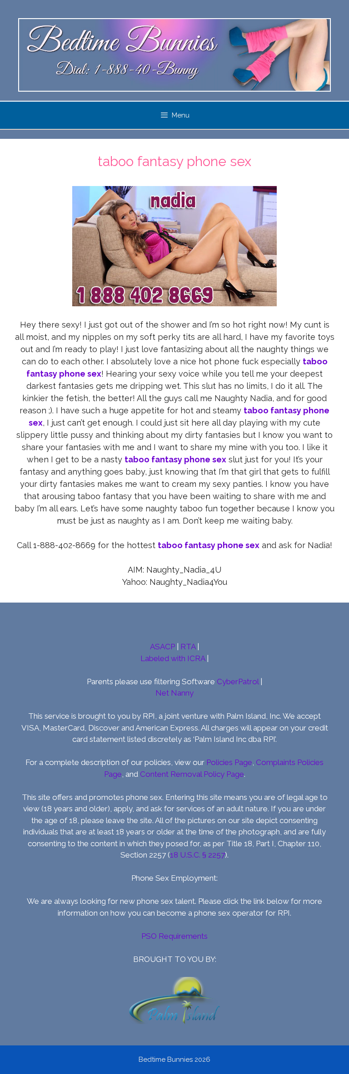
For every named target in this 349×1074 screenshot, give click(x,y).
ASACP (162, 646)
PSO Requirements (174, 936)
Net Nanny (174, 692)
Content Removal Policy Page (192, 774)
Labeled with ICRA (172, 658)
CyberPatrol (238, 681)
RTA (187, 646)
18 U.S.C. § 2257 (197, 854)
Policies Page (229, 762)
